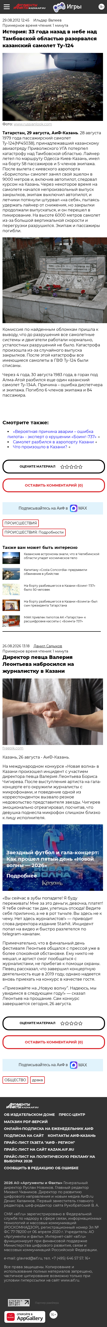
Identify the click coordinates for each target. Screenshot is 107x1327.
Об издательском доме (29, 1114)
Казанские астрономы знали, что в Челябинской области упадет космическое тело (61, 556)
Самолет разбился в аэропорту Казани (53, 442)
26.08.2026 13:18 (16, 646)
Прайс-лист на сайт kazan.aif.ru (39, 1149)
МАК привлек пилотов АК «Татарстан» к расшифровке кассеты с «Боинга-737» (55, 619)
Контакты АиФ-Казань (72, 1135)
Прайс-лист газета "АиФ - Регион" (39, 1142)
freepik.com (12, 748)
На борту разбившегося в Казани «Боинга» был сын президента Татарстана (61, 603)
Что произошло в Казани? (40, 447)
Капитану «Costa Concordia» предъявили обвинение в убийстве (55, 572)
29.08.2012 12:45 (15, 20)
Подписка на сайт (24, 1135)
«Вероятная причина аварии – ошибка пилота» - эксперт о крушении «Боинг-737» (52, 434)
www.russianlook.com (33, 124)
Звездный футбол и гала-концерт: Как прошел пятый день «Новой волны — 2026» (52, 859)
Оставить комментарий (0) (54, 485)
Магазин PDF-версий (26, 1122)
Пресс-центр (72, 1114)
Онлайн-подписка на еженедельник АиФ (48, 1128)
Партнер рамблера (47, 1302)
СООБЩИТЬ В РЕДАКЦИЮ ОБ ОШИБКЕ (41, 1168)
